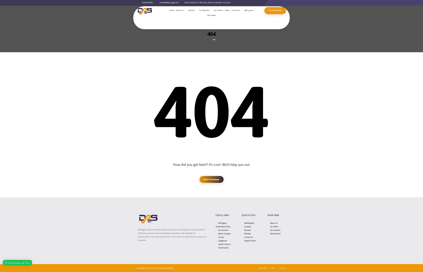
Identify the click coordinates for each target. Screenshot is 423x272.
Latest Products (224, 244)
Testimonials (223, 248)
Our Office (274, 227)
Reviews (247, 230)
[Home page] (208, 40)
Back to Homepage (211, 179)
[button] (270, 3)
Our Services (223, 230)
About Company (224, 234)
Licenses (247, 227)
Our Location (275, 230)
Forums (221, 237)
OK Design (169, 268)
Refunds (247, 234)
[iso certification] (145, 11)
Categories (222, 241)
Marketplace (249, 223)
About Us (273, 223)
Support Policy (250, 241)
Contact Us (248, 237)
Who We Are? (275, 234)
